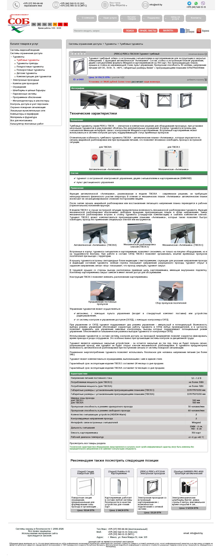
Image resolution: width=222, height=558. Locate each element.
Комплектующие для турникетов (34, 77)
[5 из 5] (84, 54)
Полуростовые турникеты (30, 67)
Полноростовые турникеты (31, 70)
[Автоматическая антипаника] (95, 243)
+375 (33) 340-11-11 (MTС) (121, 534)
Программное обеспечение (26, 97)
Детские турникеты (27, 73)
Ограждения (19, 87)
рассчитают (137, 82)
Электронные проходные (25, 80)
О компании (88, 18)
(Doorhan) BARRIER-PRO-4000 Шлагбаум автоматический (188, 473)
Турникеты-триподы (27, 64)
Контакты (195, 18)
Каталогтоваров (132, 18)
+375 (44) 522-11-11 (117, 532)
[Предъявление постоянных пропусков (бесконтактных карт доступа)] (102, 300)
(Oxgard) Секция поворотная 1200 (85, 473)
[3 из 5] (78, 54)
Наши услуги (110, 18)
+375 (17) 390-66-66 (118, 529)
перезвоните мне (33, 6)
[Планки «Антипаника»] (183, 243)
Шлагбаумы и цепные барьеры (28, 91)
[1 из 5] (72, 54)
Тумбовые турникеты (28, 60)
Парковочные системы (24, 94)
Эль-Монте (117, 5)
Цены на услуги (175, 18)
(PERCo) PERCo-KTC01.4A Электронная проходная (152, 473)
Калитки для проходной (25, 84)
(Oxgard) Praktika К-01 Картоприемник (119, 473)
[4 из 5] (81, 54)
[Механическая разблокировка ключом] (139, 243)
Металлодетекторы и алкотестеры (30, 101)
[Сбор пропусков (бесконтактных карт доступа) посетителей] (171, 300)
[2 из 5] (75, 54)
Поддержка (154, 18)
